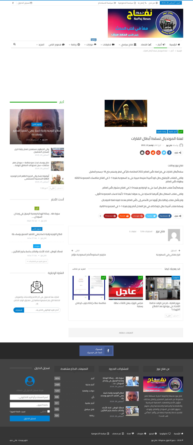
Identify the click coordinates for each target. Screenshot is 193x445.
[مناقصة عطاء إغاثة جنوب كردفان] (89, 288)
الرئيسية (173, 44)
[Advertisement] (96, 75)
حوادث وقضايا (88, 391)
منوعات (37, 246)
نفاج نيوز (154, 440)
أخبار (160, 44)
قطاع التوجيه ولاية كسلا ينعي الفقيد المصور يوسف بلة (37, 132)
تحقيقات (107, 44)
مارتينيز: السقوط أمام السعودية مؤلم (88, 254)
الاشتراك (18, 310)
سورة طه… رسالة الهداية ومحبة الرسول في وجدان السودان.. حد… (113, 380)
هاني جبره (13, 440)
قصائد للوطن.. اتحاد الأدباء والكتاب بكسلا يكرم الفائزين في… (112, 410)
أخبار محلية (89, 384)
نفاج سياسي (127, 44)
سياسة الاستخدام (105, 3)
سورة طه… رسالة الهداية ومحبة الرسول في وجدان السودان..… (37, 215)
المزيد (41, 44)
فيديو (151, 433)
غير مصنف (116, 433)
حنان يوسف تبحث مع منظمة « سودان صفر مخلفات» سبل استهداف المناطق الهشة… (31, 164)
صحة (129, 433)
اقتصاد (144, 44)
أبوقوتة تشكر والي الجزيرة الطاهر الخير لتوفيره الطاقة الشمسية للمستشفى (29, 177)
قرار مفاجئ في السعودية (168, 254)
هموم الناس (55, 44)
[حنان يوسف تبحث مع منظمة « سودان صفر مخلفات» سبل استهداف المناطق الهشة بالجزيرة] (57, 166)
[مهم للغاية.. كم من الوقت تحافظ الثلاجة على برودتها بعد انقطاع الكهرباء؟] (163, 288)
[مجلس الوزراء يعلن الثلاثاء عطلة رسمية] (126, 288)
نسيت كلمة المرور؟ (17, 411)
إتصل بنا (141, 3)
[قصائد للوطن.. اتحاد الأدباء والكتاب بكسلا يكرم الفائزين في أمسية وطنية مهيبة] (132, 411)
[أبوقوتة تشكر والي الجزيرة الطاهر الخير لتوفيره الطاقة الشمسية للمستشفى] (57, 179)
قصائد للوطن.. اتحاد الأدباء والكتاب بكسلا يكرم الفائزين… (37, 251)
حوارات (91, 44)
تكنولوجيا (176, 277)
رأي (37, 208)
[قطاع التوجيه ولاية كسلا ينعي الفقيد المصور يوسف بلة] (36, 127)
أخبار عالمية (173, 131)
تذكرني (43, 411)
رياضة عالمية (161, 131)
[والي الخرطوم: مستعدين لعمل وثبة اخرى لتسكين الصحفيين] (57, 152)
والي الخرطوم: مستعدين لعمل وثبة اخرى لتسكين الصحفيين (31, 150)
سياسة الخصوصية (125, 3)
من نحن (152, 3)
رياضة (74, 44)
